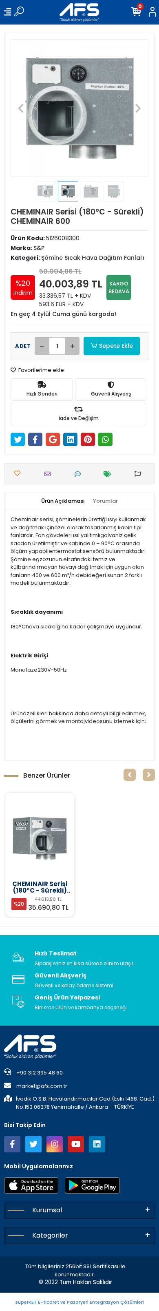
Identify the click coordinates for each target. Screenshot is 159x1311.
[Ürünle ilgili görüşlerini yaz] (80, 474)
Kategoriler (50, 1235)
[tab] (63, 501)
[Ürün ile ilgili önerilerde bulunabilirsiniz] (139, 474)
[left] (129, 774)
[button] (21, 108)
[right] (148, 774)
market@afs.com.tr (41, 1086)
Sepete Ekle (116, 346)
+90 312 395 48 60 (39, 1073)
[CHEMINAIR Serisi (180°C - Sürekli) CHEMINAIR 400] (40, 838)
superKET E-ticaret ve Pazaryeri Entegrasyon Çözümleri (79, 1302)
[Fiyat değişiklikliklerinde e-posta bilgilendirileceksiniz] (109, 474)
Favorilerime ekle (40, 370)
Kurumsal (47, 1210)
